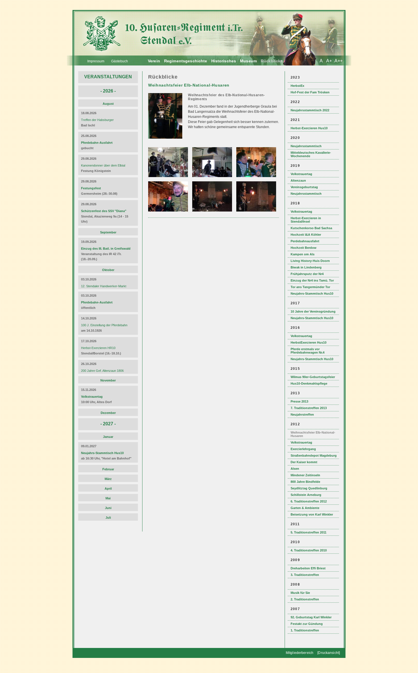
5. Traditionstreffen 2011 (308, 532)
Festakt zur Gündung (307, 623)
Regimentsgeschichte (185, 61)
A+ (329, 60)
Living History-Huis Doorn (310, 260)
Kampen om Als (302, 254)
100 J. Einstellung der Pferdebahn (104, 325)
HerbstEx (297, 85)
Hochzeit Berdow (303, 247)
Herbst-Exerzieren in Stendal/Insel (306, 219)
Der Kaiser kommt (304, 462)
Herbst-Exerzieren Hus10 (309, 128)
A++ (338, 60)
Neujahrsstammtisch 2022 (310, 110)
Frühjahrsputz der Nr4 (307, 274)
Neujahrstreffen (302, 414)
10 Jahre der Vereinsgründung (313, 311)
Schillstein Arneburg (306, 494)
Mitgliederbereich (299, 653)
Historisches (223, 61)
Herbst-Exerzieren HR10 (98, 348)
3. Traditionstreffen (305, 574)
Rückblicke (272, 61)
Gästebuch (119, 61)
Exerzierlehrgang (303, 449)
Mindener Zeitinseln (305, 475)
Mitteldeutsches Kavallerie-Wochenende (311, 154)
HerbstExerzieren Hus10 (308, 342)
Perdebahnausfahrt (305, 241)
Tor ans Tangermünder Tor (310, 287)
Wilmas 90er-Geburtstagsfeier (313, 377)
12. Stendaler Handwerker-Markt (103, 286)
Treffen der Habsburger (97, 120)
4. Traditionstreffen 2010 (309, 550)
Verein (154, 61)
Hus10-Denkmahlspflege (309, 383)
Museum (248, 61)
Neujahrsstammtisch (306, 146)
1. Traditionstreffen (305, 630)
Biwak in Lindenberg (306, 267)
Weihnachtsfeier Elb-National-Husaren (313, 434)
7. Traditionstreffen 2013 (309, 408)
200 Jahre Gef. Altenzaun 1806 (102, 370)
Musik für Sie (300, 592)
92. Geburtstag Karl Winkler (311, 617)
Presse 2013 (299, 401)
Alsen (295, 468)
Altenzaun (298, 180)
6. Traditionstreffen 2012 (309, 501)
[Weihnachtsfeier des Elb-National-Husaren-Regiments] (166, 141)
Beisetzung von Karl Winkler (312, 514)
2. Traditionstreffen (305, 599)
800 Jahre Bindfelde (305, 481)
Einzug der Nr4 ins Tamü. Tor (312, 280)
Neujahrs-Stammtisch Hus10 (312, 293)
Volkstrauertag (301, 174)
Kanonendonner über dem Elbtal (103, 165)
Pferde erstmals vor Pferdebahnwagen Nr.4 (307, 350)
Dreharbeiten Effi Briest (308, 568)
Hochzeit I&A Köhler (306, 234)
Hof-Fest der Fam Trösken (310, 92)
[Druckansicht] (328, 653)
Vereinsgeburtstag (304, 187)
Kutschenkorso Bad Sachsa (311, 228)
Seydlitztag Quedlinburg (309, 488)
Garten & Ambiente (305, 508)
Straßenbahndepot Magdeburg (314, 455)
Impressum (95, 61)
